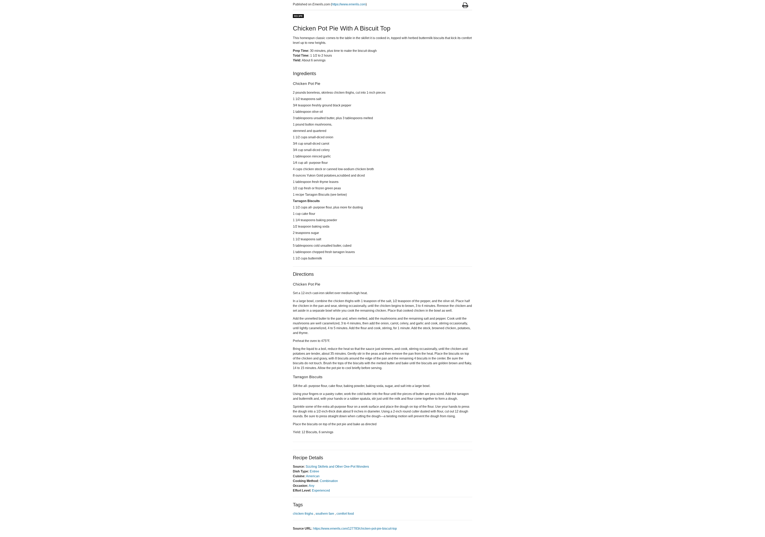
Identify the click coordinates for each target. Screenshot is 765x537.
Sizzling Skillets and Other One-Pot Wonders (337, 466)
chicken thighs (303, 513)
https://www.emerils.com (349, 4)
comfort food (345, 513)
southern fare (325, 513)
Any (311, 485)
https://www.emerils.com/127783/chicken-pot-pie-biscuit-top (355, 528)
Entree (314, 471)
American (313, 476)
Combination (329, 481)
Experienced (321, 490)
